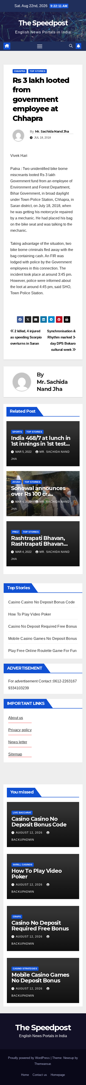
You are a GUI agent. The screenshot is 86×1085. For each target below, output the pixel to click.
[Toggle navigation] (40, 46)
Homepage (58, 1075)
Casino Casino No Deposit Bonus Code (41, 602)
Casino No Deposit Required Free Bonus (42, 626)
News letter (17, 742)
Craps (17, 916)
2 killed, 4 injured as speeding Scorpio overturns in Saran (26, 337)
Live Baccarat (22, 812)
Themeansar (42, 1064)
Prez (15, 532)
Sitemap (15, 754)
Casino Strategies (25, 968)
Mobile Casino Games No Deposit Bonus (42, 639)
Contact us (40, 1075)
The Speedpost (43, 23)
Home (25, 1075)
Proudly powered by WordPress (29, 1058)
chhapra (19, 71)
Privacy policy (20, 730)
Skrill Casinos (22, 864)
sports (17, 432)
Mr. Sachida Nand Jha (52, 131)
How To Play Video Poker (29, 614)
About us (15, 718)
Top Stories (37, 71)
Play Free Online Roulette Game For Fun (42, 651)
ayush (16, 482)
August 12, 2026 (29, 832)
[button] (71, 46)
